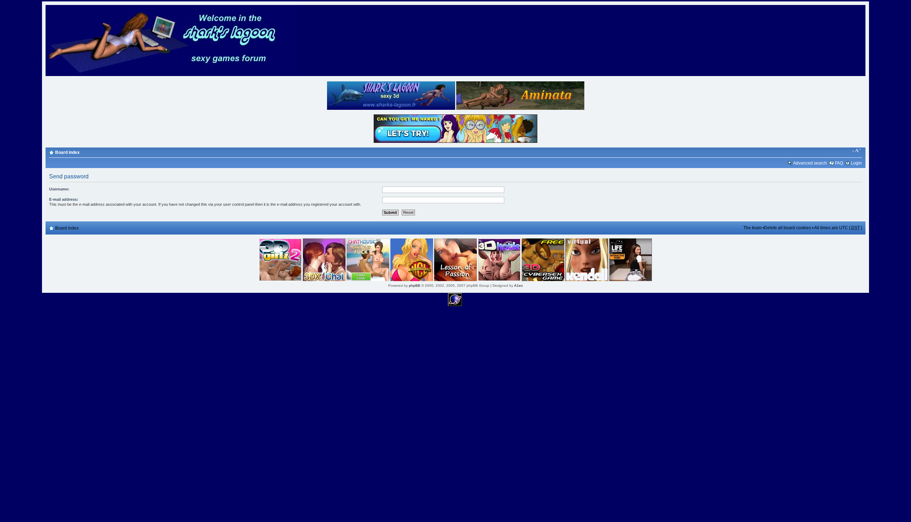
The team (752, 227)
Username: (59, 189)
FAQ (839, 163)
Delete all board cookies (787, 227)
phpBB (414, 285)
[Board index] (170, 75)
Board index (67, 152)
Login (856, 163)
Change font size (857, 150)
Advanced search (810, 163)
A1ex (518, 285)
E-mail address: (63, 199)
